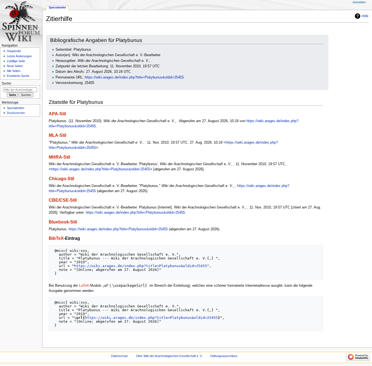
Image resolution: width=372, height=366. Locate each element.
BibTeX (56, 238)
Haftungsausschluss (223, 356)
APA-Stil (57, 113)
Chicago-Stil (61, 178)
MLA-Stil (57, 135)
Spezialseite (57, 7)
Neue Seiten (15, 66)
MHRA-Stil (59, 157)
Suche (6, 83)
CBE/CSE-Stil (63, 200)
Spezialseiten (15, 108)
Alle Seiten (13, 70)
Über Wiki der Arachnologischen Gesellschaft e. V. (169, 356)
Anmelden (359, 2)
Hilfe (365, 16)
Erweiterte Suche (18, 75)
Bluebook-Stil (63, 221)
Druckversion (16, 112)
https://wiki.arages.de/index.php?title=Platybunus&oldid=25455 (134, 77)
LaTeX (84, 286)
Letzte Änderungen (19, 56)
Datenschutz (119, 356)
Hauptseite (14, 51)
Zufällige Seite (16, 61)
